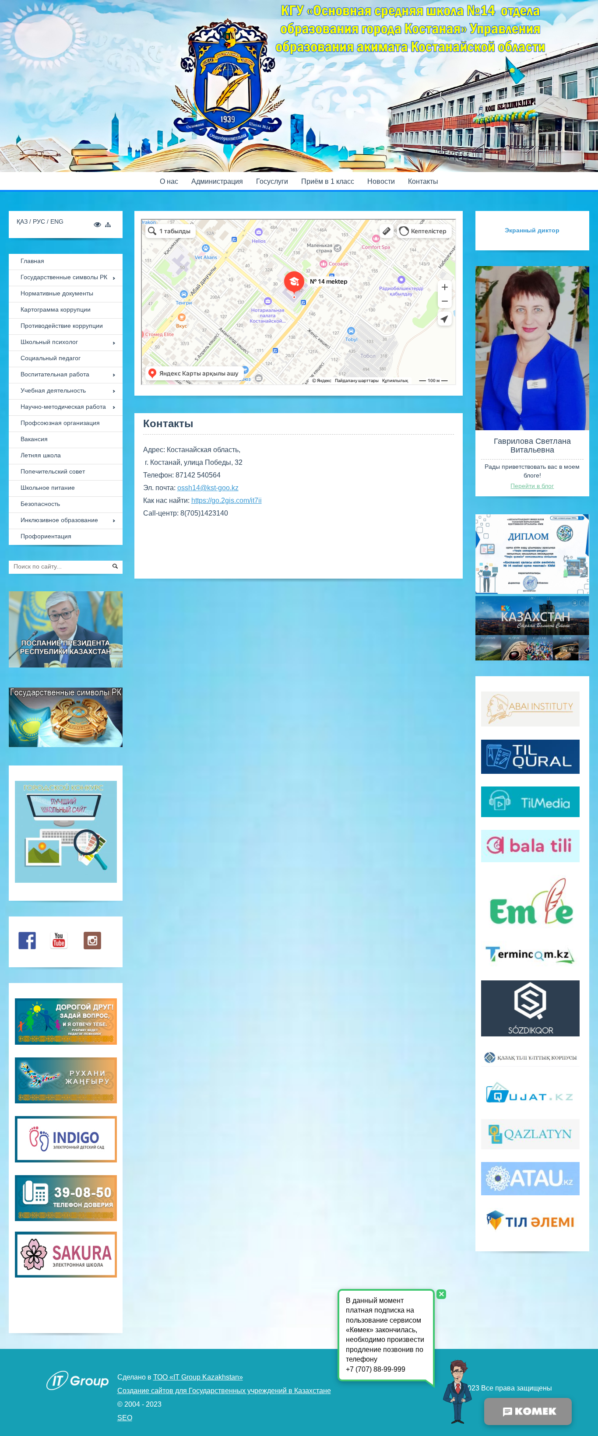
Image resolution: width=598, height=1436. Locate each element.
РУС (40, 221)
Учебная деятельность (53, 390)
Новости (381, 181)
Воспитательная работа (55, 374)
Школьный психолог (49, 341)
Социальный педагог (51, 358)
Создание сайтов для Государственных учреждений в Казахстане (224, 1390)
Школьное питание (48, 487)
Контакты (423, 181)
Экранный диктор (532, 230)
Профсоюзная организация (60, 422)
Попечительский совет (53, 471)
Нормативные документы (57, 293)
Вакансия (34, 438)
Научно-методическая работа (63, 406)
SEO (124, 1418)
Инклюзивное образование (59, 519)
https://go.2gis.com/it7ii (226, 500)
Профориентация (46, 536)
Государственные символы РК (64, 277)
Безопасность (40, 503)
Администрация (217, 181)
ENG (56, 221)
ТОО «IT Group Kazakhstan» (198, 1377)
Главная (32, 260)
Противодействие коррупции (62, 325)
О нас (169, 181)
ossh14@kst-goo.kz (208, 488)
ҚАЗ (23, 221)
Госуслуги (272, 181)
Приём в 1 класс (327, 181)
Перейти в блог (532, 485)
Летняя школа (41, 455)
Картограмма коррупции (56, 309)
